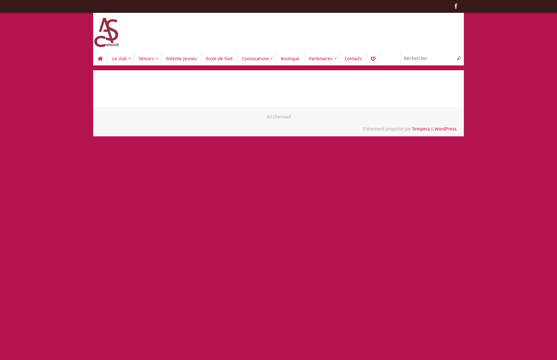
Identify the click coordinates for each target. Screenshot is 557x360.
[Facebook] (456, 6)
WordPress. (446, 129)
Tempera (421, 129)
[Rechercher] (459, 58)
